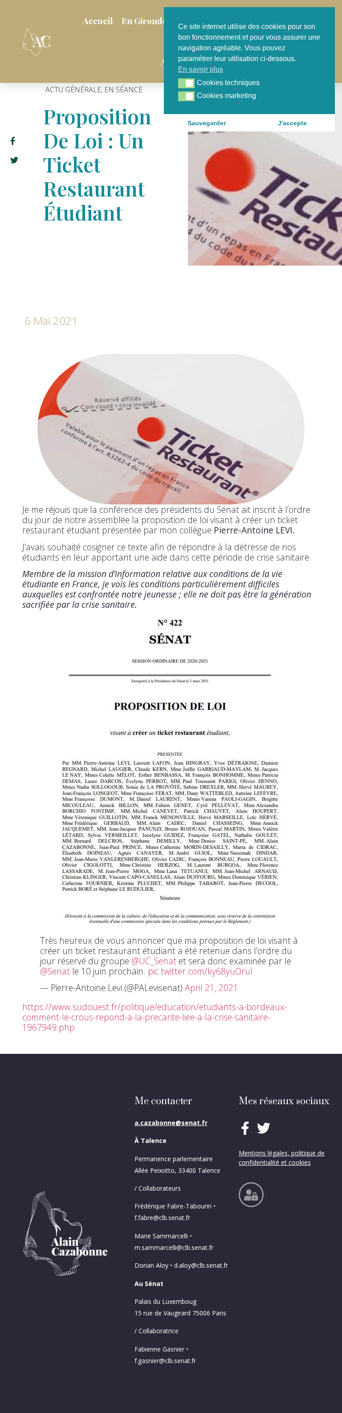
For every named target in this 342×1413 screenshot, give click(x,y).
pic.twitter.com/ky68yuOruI (200, 971)
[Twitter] (263, 1128)
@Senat (55, 971)
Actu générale (73, 89)
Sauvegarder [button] (206, 123)
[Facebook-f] (245, 1128)
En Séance (123, 89)
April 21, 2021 (211, 988)
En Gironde (144, 20)
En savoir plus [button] (200, 69)
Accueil (98, 20)
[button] (186, 83)
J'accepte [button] (292, 123)
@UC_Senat (153, 961)
